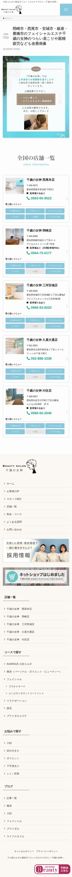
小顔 (9, 743)
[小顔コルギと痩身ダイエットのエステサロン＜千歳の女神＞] (12, 10)
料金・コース (14, 514)
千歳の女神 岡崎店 (18, 616)
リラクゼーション (17, 700)
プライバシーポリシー (47, 851)
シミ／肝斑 (13, 773)
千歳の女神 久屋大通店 (20, 631)
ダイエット (13, 758)
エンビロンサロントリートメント (26, 693)
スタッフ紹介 (14, 498)
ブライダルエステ (17, 715)
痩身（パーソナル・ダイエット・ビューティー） (34, 671)
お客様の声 (13, 491)
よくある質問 (14, 521)
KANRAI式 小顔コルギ (19, 663)
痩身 (9, 805)
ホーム (10, 483)
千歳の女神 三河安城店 (20, 624)
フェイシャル (14, 679)
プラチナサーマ (17, 686)
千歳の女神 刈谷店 (18, 639)
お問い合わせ (14, 529)
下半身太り (13, 766)
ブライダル (13, 828)
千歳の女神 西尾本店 (19, 608)
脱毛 (9, 708)
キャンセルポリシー (24, 851)
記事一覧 (12, 798)
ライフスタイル (15, 836)
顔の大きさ (13, 750)
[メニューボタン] (66, 10)
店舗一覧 (12, 506)
